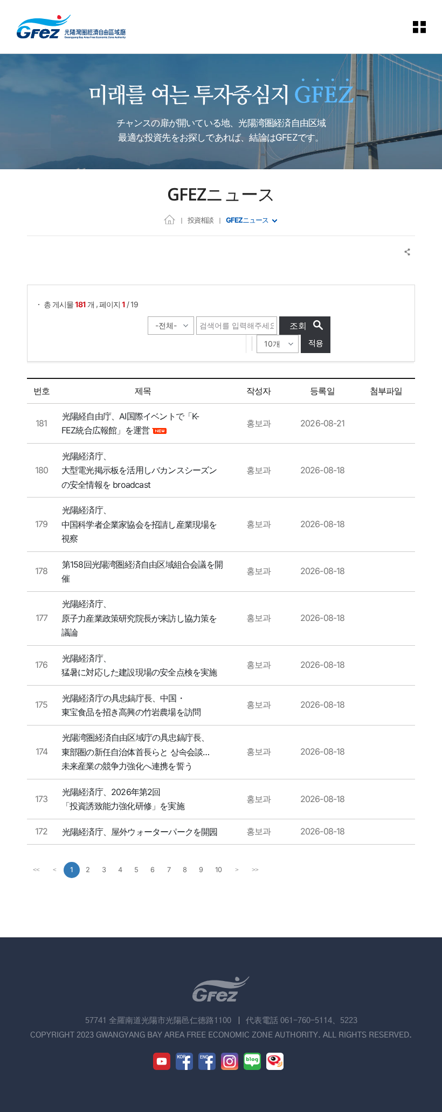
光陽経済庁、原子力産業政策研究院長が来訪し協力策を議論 (139, 618)
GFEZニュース (247, 220)
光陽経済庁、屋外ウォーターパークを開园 (140, 831)
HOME (169, 219)
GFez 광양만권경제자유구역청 (71, 26)
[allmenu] (420, 26)
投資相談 (200, 220)
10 (218, 870)
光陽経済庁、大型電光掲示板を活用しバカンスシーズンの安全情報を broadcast (139, 470)
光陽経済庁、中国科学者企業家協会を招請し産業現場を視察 (139, 524)
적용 (315, 344)
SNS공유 (407, 252)
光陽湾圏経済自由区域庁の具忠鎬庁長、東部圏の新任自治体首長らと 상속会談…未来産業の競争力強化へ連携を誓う (135, 751)
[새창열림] (161, 1061)
